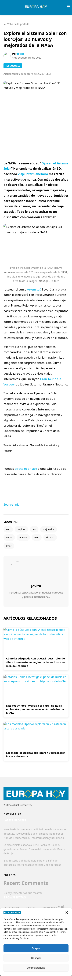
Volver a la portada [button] (16, 24)
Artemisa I (34, 289)
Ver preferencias (36, 967)
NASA (9, 537)
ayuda (15, 908)
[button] (67, 912)
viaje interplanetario (33, 174)
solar (8, 545)
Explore (21, 529)
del (60, 907)
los (34, 529)
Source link (11, 504)
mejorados (48, 529)
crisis (54, 908)
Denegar (36, 957)
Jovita (20, 53)
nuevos (23, 537)
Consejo (37, 908)
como (23, 908)
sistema (50, 537)
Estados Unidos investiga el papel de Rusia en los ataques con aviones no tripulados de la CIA (35, 709)
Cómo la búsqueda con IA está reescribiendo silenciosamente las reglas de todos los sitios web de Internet (35, 662)
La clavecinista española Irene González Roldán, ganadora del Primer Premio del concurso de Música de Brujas (34, 849)
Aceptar (36, 948)
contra (46, 908)
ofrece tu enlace (26, 469)
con (8, 529)
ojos (36, 537)
